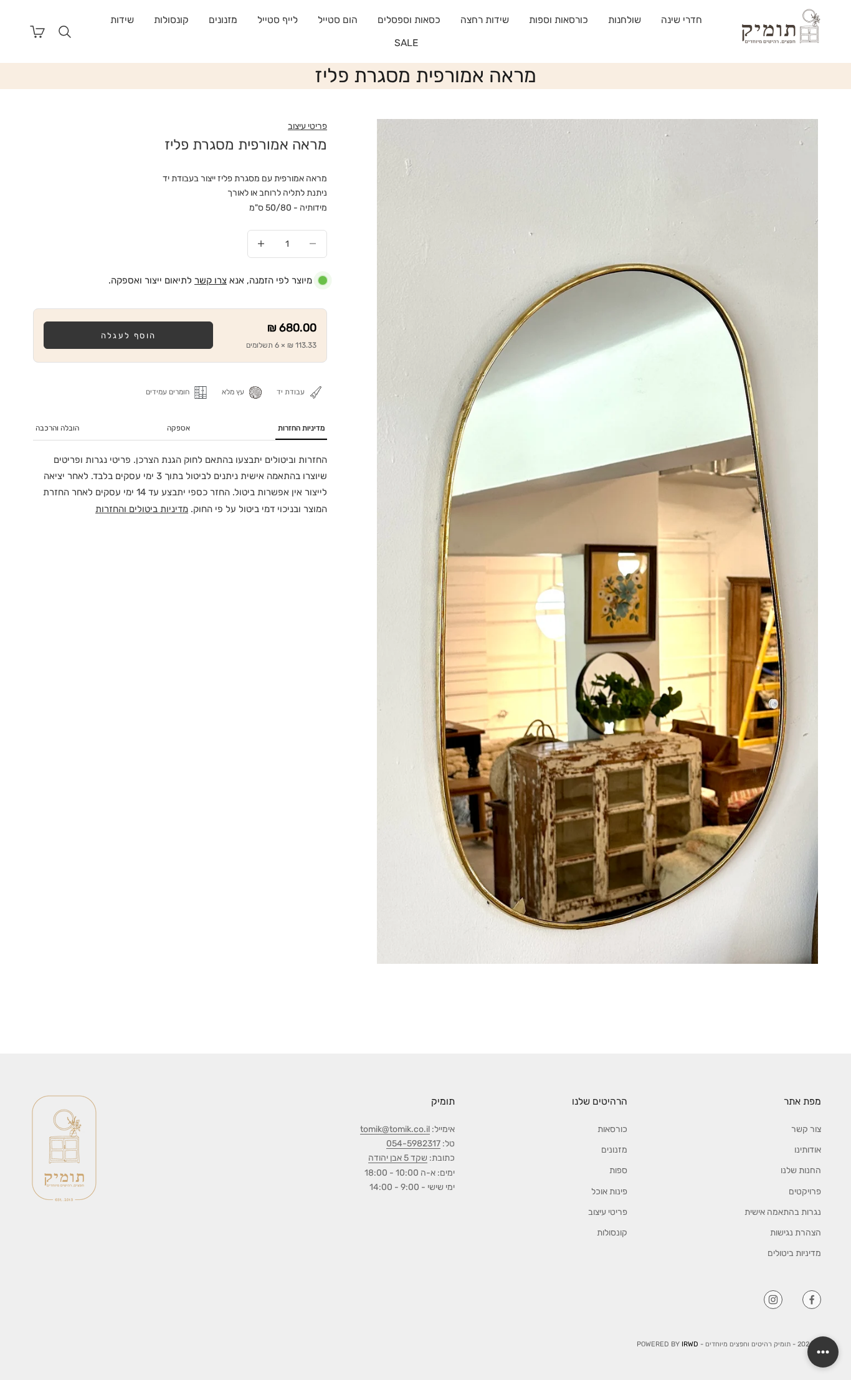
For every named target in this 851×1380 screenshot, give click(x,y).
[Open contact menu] (823, 1352)
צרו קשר (210, 280)
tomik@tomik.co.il (395, 1129)
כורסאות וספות (558, 20)
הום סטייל (338, 20)
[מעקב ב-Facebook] (811, 1299)
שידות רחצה (484, 20)
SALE (406, 43)
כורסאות (612, 1129)
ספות (618, 1170)
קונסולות (171, 20)
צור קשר (806, 1129)
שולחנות (624, 20)
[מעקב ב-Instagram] (773, 1299)
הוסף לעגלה (128, 335)
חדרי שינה (681, 20)
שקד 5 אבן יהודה (397, 1158)
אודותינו (807, 1149)
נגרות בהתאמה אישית (782, 1212)
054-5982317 (413, 1143)
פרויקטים (805, 1191)
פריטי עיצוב (307, 126)
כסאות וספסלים (409, 20)
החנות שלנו (801, 1170)
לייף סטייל (277, 20)
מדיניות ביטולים (794, 1253)
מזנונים (223, 20)
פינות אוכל (609, 1191)
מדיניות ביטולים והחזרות (141, 509)
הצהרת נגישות (795, 1232)
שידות (122, 20)
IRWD (690, 1344)
